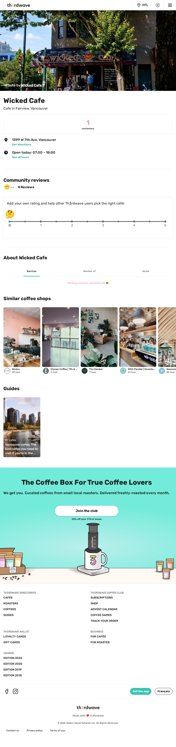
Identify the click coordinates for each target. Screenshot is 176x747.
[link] (24, 85)
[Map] (157, 5)
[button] (164, 691)
